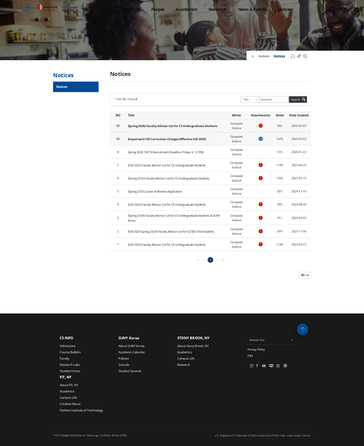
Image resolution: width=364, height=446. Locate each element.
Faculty (64, 358)
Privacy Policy (256, 349)
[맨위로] (302, 329)
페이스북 (257, 366)
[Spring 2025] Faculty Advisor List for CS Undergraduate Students (168, 178)
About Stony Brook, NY (193, 346)
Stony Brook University (39, 8)
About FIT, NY (69, 385)
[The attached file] (260, 126)
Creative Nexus (70, 404)
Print (305, 56)
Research (183, 365)
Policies (123, 358)
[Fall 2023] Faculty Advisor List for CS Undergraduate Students (167, 244)
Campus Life (185, 358)
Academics (184, 352)
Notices (264, 56)
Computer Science (70, 9)
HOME (252, 56)
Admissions (68, 346)
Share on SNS (292, 56)
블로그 (271, 366)
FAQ (250, 355)
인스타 (252, 366)
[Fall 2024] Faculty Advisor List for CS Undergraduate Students (167, 204)
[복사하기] (299, 56)
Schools (123, 365)
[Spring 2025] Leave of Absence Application (155, 191)
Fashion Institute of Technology (81, 410)
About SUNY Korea (131, 346)
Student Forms (70, 371)
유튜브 (264, 366)
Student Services (129, 371)
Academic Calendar (131, 352)
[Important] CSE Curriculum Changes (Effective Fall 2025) (167, 139)
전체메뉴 (341, 9)
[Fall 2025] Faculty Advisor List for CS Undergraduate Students (167, 165)
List (306, 275)
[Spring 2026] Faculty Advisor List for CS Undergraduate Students (172, 126)
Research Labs (70, 365)
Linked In (278, 366)
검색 (331, 9)
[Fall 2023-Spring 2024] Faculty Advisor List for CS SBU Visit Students (171, 231)
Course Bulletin (70, 352)
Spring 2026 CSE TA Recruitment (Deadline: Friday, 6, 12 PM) (165, 152)
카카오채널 (285, 366)
